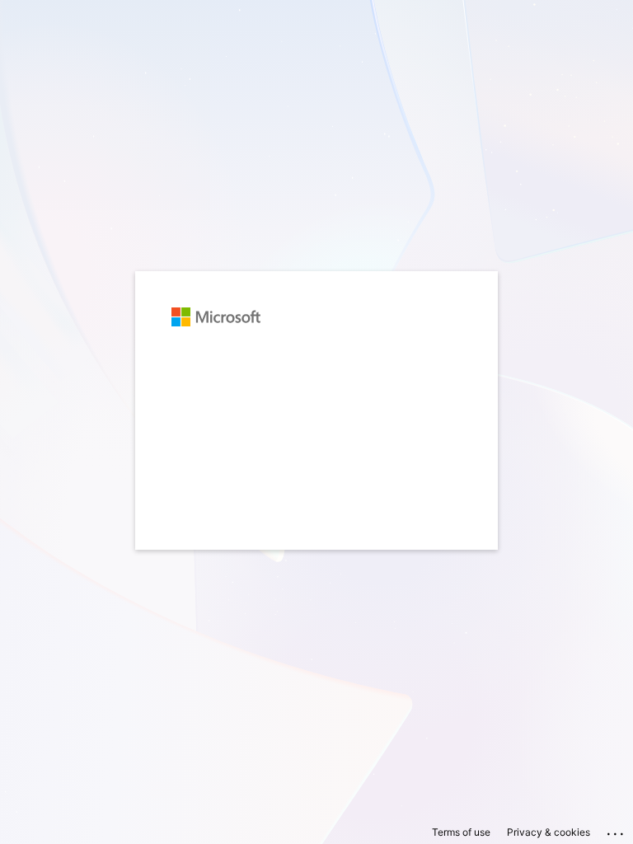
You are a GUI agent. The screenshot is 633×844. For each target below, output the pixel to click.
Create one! (271, 396)
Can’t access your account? (243, 426)
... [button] (616, 830)
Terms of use (461, 832)
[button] (316, 558)
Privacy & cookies (548, 832)
